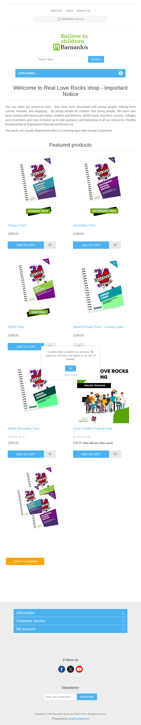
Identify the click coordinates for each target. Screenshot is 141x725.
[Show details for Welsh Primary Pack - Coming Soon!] (103, 290)
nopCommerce (78, 718)
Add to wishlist (50, 245)
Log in (69, 11)
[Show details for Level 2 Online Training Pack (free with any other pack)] (103, 391)
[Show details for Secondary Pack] (103, 188)
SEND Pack (16, 327)
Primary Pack (17, 225)
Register (56, 11)
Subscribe (87, 696)
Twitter (70, 669)
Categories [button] (26, 73)
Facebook (61, 669)
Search (96, 59)
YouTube (79, 669)
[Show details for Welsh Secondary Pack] (38, 391)
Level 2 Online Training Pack (92, 428)
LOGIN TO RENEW (25, 561)
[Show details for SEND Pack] (38, 290)
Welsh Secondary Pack (24, 428)
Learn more (70, 374)
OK (70, 368)
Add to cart (26, 245)
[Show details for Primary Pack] (38, 188)
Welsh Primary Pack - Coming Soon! (98, 327)
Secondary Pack (84, 225)
